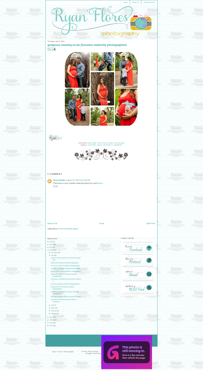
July (52, 255)
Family (100, 145)
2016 (51, 244)
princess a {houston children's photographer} (65, 284)
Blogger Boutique (93, 353)
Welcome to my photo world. (101, 143)
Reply (55, 186)
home (125, 2)
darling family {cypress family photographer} (65, 263)
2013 (51, 317)
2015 (51, 247)
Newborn (118, 145)
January (54, 313)
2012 (51, 320)
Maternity (108, 145)
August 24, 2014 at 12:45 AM (78, 180)
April (52, 305)
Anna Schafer (59, 180)
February (54, 311)
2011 (51, 323)
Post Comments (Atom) (68, 229)
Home (101, 223)
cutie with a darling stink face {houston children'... (66, 297)
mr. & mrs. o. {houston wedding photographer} (65, 268)
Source (100, 183)
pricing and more (149, 2)
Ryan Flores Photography (63, 352)
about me (135, 2)
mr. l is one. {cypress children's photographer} (65, 265)
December (54, 252)
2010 (51, 325)
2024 (51, 241)
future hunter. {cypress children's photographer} (66, 271)
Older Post (150, 223)
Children (92, 145)
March (53, 308)
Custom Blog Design (90, 351)
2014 (51, 250)
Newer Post (52, 223)
